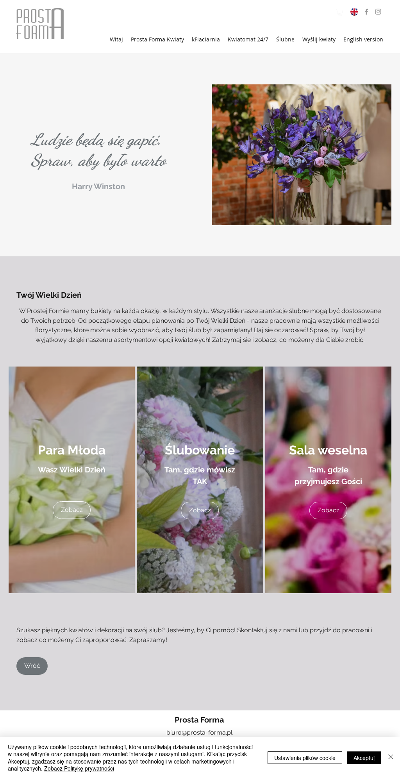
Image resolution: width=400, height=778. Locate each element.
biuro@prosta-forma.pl (199, 732)
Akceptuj (364, 758)
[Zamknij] (390, 757)
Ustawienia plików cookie (305, 758)
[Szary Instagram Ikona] (378, 12)
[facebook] (366, 12)
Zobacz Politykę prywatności (79, 768)
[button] (340, 12)
